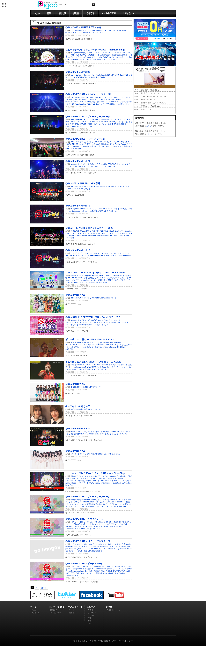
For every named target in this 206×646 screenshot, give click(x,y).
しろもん (97, 124)
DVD (89, 623)
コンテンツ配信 (56, 606)
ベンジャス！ (106, 124)
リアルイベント (75, 606)
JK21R (87, 454)
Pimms (94, 298)
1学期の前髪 (76, 30)
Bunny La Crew (80, 146)
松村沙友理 (82, 409)
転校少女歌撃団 (97, 454)
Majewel (74, 119)
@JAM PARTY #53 (75, 294)
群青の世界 (94, 164)
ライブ (71, 610)
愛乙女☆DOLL (122, 483)
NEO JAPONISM (114, 52)
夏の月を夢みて (122, 30)
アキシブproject (110, 476)
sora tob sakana (79, 367)
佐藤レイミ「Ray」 (147, 109)
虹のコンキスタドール (94, 32)
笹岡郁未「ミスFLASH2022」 (150, 106)
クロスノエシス (91, 347)
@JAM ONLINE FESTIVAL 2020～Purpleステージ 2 (92, 317)
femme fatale (114, 97)
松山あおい (94, 146)
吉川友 (92, 524)
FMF (97, 186)
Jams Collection (77, 75)
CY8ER (108, 344)
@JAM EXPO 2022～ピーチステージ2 (85, 138)
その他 (109, 606)
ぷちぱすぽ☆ (101, 544)
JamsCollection (89, 97)
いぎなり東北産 (75, 99)
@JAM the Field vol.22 (77, 71)
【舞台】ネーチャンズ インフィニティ (153, 96)
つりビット (88, 431)
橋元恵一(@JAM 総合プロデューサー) (115, 235)
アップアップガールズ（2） (81, 253)
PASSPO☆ (89, 526)
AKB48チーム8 (78, 59)
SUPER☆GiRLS (105, 186)
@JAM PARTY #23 (75, 450)
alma (121, 146)
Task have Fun (89, 75)
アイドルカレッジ (85, 282)
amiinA (99, 347)
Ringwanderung (77, 52)
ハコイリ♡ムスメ (114, 546)
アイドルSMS (55, 612)
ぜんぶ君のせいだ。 (101, 504)
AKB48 (90, 610)
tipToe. (67, 277)
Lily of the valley (75, 235)
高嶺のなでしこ (103, 59)
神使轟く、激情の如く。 (90, 99)
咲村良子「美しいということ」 (151, 93)
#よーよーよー (119, 121)
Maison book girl (117, 501)
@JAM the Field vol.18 (77, 250)
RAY (73, 342)
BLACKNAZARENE (99, 369)
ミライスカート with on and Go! (83, 544)
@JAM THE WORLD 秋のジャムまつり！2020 (89, 227)
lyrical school (108, 573)
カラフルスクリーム (90, 57)
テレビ (33, 606)
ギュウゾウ (75, 364)
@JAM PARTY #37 (75, 384)
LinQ (76, 282)
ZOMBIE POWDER (82, 342)
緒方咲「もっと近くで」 (149, 100)
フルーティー (99, 387)
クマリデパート (87, 30)
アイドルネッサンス (117, 504)
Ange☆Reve (96, 233)
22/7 (111, 431)
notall (92, 119)
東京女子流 (127, 275)
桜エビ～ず (84, 522)
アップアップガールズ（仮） (118, 277)
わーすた (110, 77)
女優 (89, 620)
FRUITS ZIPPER (81, 55)
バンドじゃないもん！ (76, 548)
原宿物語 (90, 504)
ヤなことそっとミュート (119, 367)
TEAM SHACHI (77, 97)
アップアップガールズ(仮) (87, 320)
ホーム (37, 13)
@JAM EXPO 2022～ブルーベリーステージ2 (88, 116)
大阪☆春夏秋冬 (109, 166)
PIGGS (113, 344)
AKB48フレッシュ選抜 (96, 55)
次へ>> (43, 587)
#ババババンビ (110, 30)
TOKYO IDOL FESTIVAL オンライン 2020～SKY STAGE (95, 272)
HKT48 (81, 101)
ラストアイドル (101, 277)
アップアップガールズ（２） (80, 233)
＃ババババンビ (94, 280)
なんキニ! (83, 166)
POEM (116, 146)
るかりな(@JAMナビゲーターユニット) (84, 324)
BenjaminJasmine (78, 208)
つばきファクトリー (123, 104)
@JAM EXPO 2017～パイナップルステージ (87, 541)
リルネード (126, 119)
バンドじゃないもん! (103, 524)
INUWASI (115, 124)
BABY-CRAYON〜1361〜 (84, 124)
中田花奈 (74, 409)
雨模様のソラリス (107, 144)
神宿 (100, 478)
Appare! (108, 55)
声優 (89, 618)
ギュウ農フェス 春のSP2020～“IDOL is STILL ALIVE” (93, 361)
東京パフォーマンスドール (112, 478)
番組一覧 (62, 13)
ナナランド (78, 57)
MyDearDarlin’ (98, 30)
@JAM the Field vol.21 (77, 161)
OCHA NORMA (71, 32)
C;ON (121, 97)
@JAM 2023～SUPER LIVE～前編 (83, 27)
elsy (88, 146)
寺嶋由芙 (97, 571)
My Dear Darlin (103, 298)
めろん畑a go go (96, 342)
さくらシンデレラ (87, 141)
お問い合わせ (128, 13)
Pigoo (34, 610)
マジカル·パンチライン (96, 476)
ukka (100, 57)
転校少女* (96, 211)
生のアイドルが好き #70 (77, 406)
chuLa (119, 141)
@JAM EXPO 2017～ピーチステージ (84, 563)
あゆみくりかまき (83, 188)
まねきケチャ (114, 59)
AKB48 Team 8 (94, 483)
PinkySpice (107, 57)
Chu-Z (67, 121)
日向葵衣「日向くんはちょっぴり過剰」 (153, 103)
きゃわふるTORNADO (118, 433)
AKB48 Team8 (70, 188)
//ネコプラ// (75, 347)
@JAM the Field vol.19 (77, 205)
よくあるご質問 (109, 13)
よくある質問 (89, 640)
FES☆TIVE (81, 32)
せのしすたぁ (122, 344)
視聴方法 (90, 13)
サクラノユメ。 (96, 528)
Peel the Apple (100, 119)
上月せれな (96, 144)
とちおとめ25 (82, 369)
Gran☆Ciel (89, 77)
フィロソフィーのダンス (113, 275)
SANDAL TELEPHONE (79, 121)
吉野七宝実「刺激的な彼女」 (150, 90)
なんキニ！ (126, 141)
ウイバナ (71, 124)
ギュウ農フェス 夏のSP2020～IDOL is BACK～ (89, 339)
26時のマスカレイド (111, 253)
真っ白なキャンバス (91, 52)
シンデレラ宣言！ (85, 144)
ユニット (91, 615)
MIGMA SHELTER (116, 347)
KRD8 (73, 387)
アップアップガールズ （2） (109, 548)
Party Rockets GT (123, 476)
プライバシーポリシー (122, 640)
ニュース (91, 606)
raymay (105, 347)
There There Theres (82, 524)
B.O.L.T (111, 231)
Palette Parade (101, 75)
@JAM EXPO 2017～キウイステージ (84, 518)
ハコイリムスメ (101, 501)
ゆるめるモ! (116, 522)
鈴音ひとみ (80, 387)
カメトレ (124, 364)
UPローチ (113, 298)
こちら (148, 125)
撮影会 (71, 612)
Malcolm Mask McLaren (74, 126)
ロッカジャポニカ (103, 433)
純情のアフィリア (78, 275)
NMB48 (98, 97)
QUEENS (122, 124)
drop (108, 526)
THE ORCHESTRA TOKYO (99, 121)
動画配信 (53, 610)
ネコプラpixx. (117, 55)
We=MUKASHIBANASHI (91, 235)
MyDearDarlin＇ (100, 77)
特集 (49, 13)
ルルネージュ (112, 141)
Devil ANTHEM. (71, 255)
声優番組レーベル (113, 610)
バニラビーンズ (93, 546)
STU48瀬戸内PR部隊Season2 (96, 101)
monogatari (87, 433)
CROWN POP (79, 77)
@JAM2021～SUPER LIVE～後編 (82, 183)
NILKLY (81, 344)
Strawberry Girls (100, 141)
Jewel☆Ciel (86, 231)
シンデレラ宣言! (74, 166)
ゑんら (89, 409)
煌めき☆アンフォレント (111, 320)
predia (85, 280)
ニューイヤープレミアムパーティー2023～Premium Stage (95, 49)
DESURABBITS (71, 344)
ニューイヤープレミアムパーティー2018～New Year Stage (95, 473)
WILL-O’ (104, 233)
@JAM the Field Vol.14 (77, 428)
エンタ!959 (36, 612)
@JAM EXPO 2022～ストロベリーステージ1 (88, 94)
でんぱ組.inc (110, 104)
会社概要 (77, 640)
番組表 (76, 13)
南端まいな (78, 433)
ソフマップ (92, 612)
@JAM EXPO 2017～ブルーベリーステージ (87, 496)
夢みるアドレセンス (78, 476)
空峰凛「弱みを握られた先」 (150, 87)
